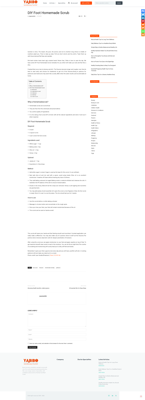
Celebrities (94, 105)
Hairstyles (93, 120)
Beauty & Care (95, 102)
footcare (41, 267)
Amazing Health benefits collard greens (38, 288)
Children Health (95, 108)
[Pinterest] (37, 20)
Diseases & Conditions (97, 110)
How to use (35, 96)
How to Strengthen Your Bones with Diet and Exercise (103, 56)
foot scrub (35, 267)
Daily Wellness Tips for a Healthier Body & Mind (103, 43)
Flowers (93, 118)
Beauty (93, 100)
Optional (34, 93)
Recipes (93, 140)
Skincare (93, 145)
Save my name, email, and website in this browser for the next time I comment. (51, 343)
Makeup (93, 135)
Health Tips (94, 125)
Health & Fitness (95, 123)
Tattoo (93, 150)
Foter (51, 255)
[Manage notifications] (141, 396)
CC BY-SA (57, 255)
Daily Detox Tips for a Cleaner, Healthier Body (103, 74)
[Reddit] (143, 24)
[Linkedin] (143, 17)
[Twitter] (33, 20)
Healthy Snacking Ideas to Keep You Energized (103, 65)
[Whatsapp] (143, 31)
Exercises (93, 113)
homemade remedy (49, 267)
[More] (45, 20)
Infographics (94, 130)
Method (34, 94)
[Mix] (143, 28)
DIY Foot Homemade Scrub (37, 87)
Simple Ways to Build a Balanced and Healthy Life (104, 47)
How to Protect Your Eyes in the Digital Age (102, 61)
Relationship (94, 143)
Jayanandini (32, 16)
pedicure (58, 267)
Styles (92, 148)
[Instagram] (109, 395)
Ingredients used (36, 91)
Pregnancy (94, 138)
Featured (93, 115)
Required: (34, 89)
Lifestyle (93, 133)
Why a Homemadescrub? (36, 85)
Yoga (92, 153)
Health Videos (95, 128)
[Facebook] (29, 20)
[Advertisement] (57, 261)
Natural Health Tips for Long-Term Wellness (102, 39)
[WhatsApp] (41, 20)
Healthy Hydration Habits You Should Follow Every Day (104, 51)
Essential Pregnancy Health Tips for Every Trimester (102, 69)
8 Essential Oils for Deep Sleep (77, 288)
